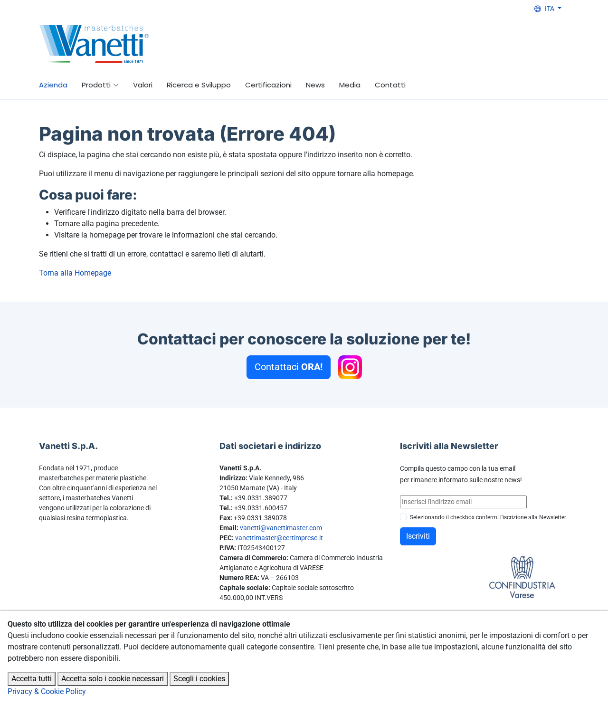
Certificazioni (268, 85)
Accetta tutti (31, 678)
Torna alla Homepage (75, 272)
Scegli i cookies (199, 678)
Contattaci (289, 366)
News (315, 85)
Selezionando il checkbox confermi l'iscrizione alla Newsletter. (488, 517)
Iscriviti (418, 536)
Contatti (390, 85)
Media (350, 85)
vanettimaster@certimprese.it (279, 538)
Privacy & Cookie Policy (47, 691)
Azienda (53, 85)
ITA (550, 8)
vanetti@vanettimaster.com (281, 528)
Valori (142, 85)
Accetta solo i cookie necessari (112, 678)
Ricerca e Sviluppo (199, 85)
